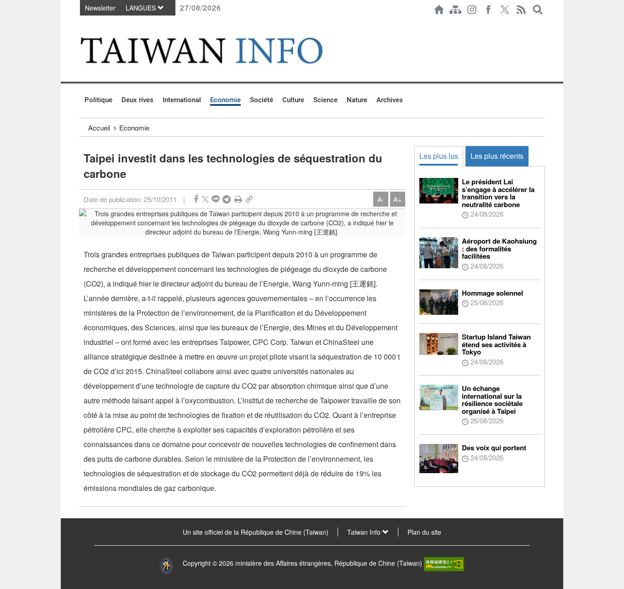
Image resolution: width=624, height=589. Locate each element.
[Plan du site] (455, 9)
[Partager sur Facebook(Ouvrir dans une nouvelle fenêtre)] (196, 199)
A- (380, 199)
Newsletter (100, 7)
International (182, 100)
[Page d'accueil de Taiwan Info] (439, 9)
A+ (397, 199)
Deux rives (137, 100)
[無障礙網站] (444, 563)
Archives (389, 100)
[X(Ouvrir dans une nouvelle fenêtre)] (504, 9)
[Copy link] (249, 199)
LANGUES (142, 7)
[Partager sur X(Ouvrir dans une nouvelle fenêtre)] (205, 199)
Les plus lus (438, 156)
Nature (357, 100)
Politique (98, 100)
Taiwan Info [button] (364, 532)
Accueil (99, 127)
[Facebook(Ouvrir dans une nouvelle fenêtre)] (488, 9)
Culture (293, 100)
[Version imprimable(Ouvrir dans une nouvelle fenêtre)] (238, 199)
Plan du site (424, 532)
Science (325, 100)
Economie (225, 100)
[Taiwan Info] (216, 50)
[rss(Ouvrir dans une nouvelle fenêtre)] (521, 9)
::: (82, 23)
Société (261, 100)
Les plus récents (497, 156)
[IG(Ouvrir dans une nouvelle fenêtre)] (472, 9)
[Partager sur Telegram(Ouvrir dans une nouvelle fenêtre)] (226, 199)
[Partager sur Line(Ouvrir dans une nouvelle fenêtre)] (215, 199)
